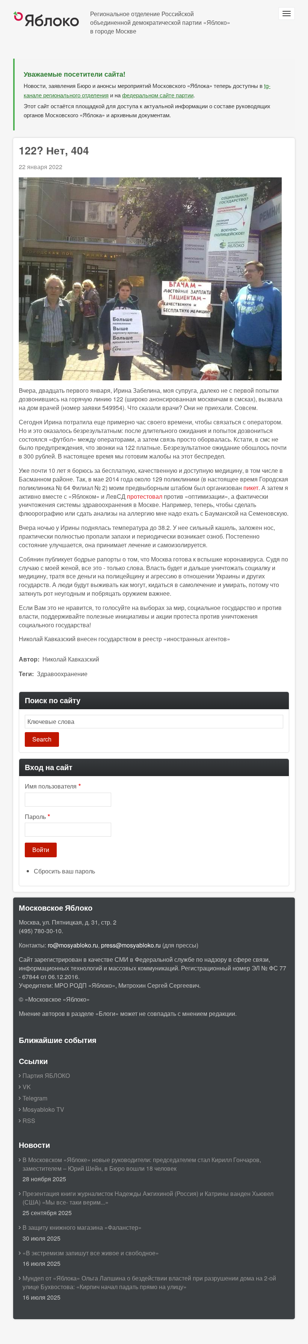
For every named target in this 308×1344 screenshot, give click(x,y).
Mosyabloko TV (43, 1109)
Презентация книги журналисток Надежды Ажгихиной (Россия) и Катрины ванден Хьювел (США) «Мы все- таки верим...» (148, 1197)
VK (27, 1086)
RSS (29, 1120)
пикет (250, 487)
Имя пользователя (51, 786)
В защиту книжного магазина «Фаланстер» (82, 1227)
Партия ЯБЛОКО (46, 1075)
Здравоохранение (62, 673)
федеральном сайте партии (157, 95)
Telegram (35, 1098)
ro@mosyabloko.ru (73, 945)
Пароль (35, 817)
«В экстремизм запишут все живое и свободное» (91, 1253)
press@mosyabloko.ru (131, 945)
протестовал (144, 496)
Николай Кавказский (70, 659)
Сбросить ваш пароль (64, 871)
